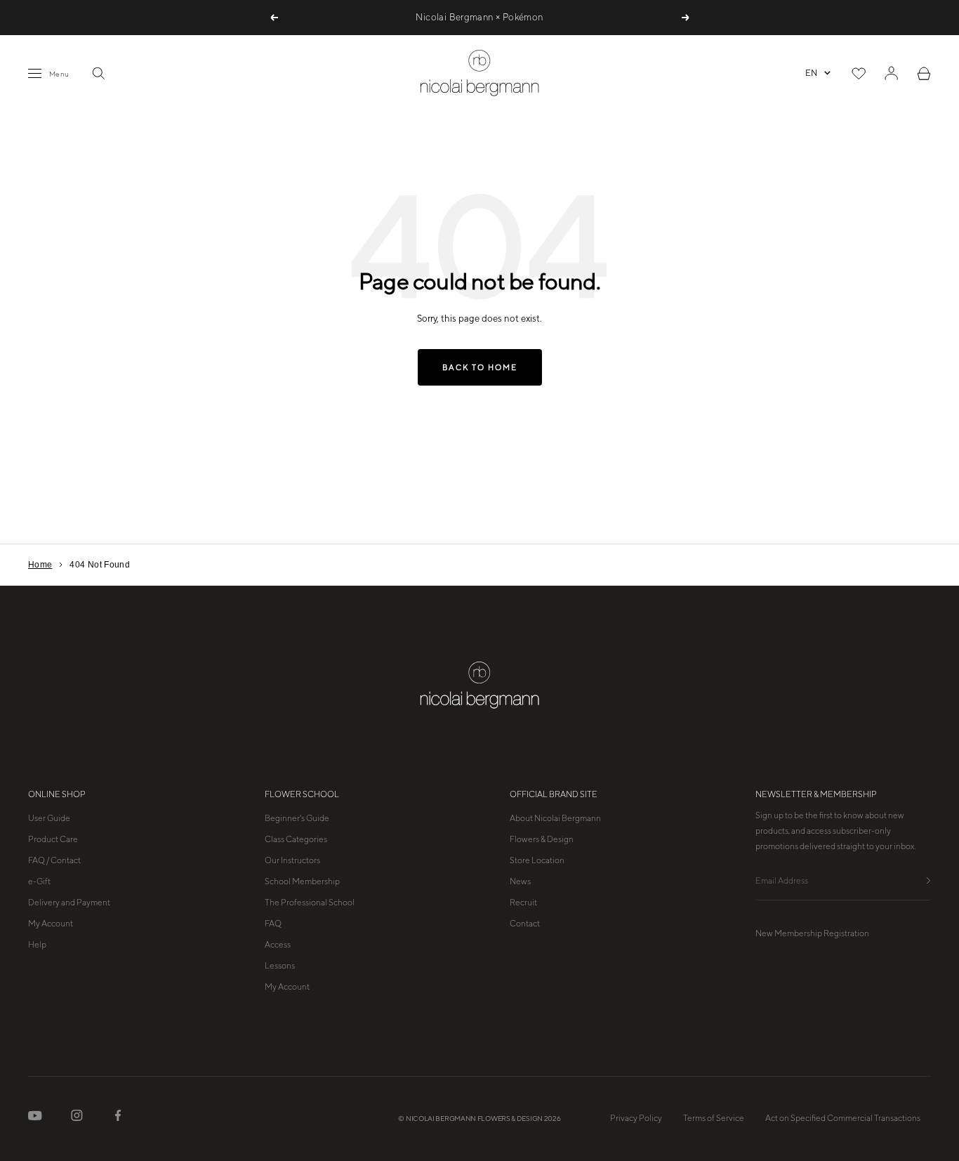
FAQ (273, 924)
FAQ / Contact (54, 860)
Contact (525, 924)
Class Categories (296, 839)
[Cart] (924, 73)
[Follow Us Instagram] (77, 1118)
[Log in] (891, 73)
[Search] (98, 73)
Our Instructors (292, 860)
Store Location (537, 860)
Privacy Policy (636, 1118)
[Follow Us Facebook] (118, 1118)
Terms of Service (713, 1118)
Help (37, 945)
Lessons (280, 966)
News (520, 881)
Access (278, 945)
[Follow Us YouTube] (35, 1118)
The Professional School (310, 902)
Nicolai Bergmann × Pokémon (479, 17)
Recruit (523, 902)
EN (811, 73)
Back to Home (479, 367)
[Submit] (928, 881)
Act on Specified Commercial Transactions (842, 1118)
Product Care (53, 839)
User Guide (49, 818)
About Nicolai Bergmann (555, 818)
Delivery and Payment (69, 902)
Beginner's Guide (297, 818)
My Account (50, 924)
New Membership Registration (812, 933)
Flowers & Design (542, 839)
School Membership (302, 881)
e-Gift (39, 881)
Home (40, 565)
